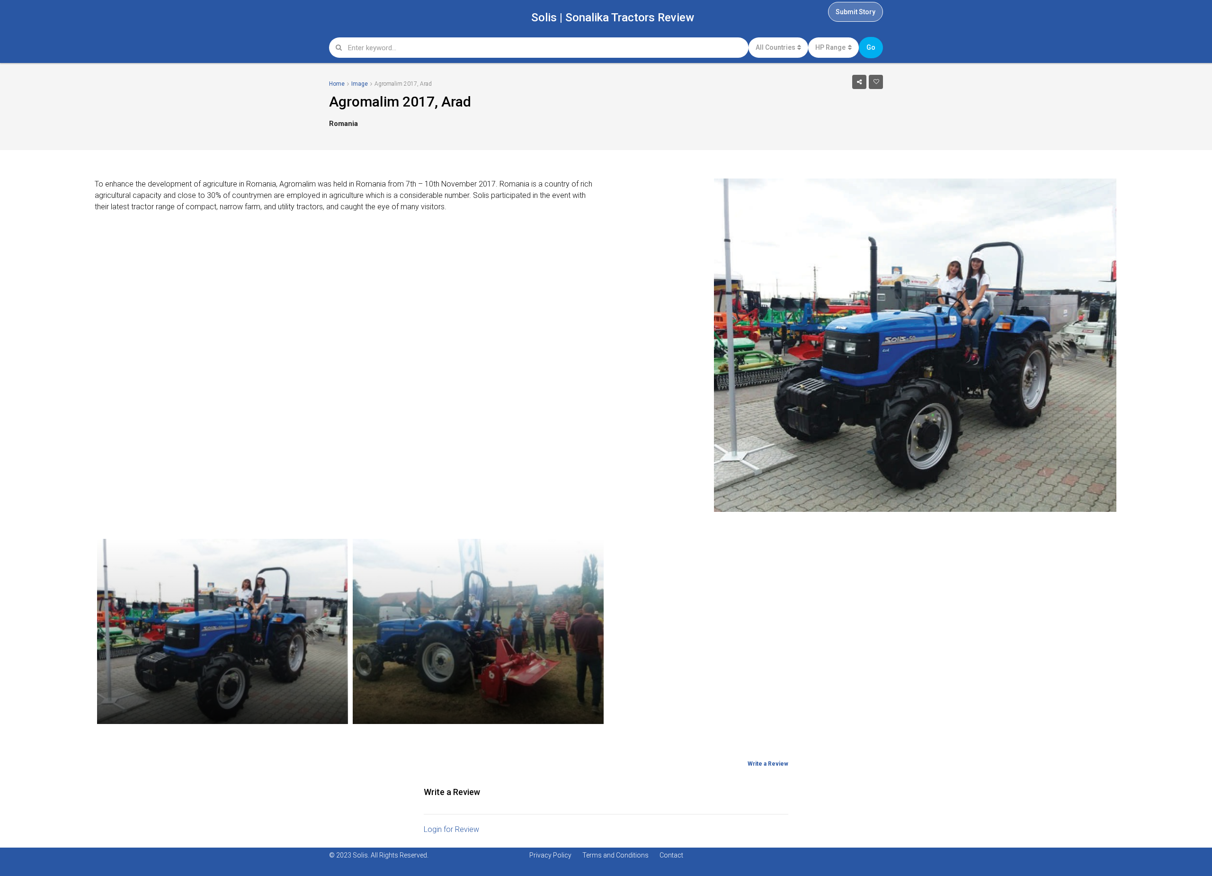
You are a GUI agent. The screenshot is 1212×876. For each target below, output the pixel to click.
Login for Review (451, 829)
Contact (671, 855)
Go (870, 47)
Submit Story (855, 12)
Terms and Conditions (615, 855)
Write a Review (768, 763)
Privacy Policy (550, 855)
